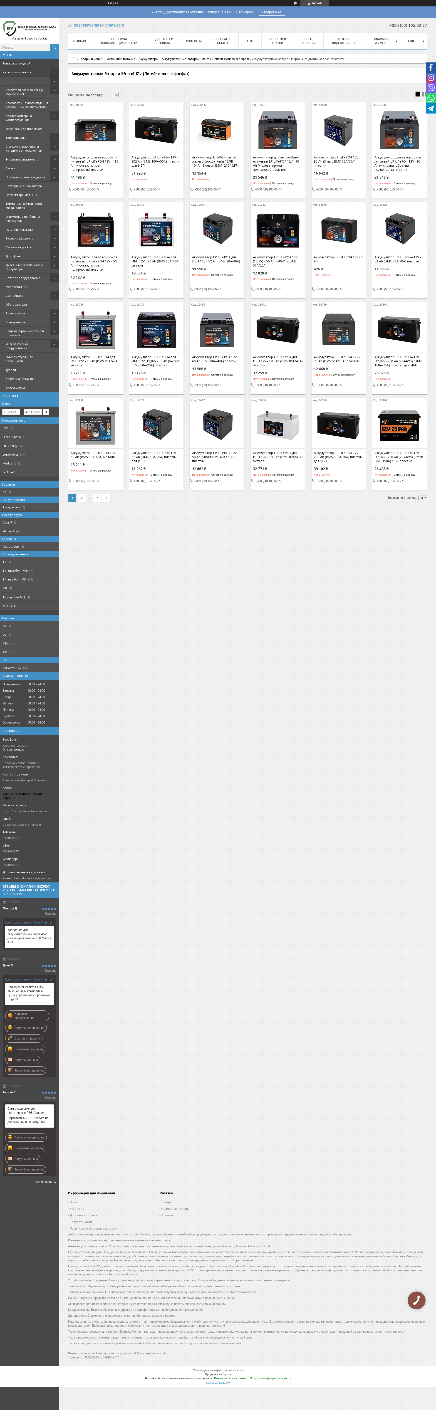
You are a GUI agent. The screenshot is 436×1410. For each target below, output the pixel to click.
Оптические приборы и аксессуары (23, 219)
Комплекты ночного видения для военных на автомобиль (27, 105)
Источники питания (20, 229)
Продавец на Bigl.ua (218, 1374)
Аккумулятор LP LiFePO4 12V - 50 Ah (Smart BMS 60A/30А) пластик (215, 457)
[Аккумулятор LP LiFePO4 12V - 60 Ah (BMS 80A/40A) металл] (95, 425)
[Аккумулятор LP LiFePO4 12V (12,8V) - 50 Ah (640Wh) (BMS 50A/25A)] (278, 230)
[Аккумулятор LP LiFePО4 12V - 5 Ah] (339, 230)
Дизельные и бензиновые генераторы (25, 267)
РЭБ (8, 81)
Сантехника (14, 296)
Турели (11, 370)
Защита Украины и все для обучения (25, 333)
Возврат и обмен (222, 41)
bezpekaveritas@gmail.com (22, 824)
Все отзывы (43, 1182)
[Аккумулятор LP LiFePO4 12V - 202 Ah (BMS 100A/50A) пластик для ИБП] (156, 130)
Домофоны (13, 256)
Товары (166, 1202)
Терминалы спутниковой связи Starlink (24, 206)
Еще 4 (11, 472)
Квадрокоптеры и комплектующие (19, 118)
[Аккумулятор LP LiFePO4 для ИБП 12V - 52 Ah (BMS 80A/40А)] (217, 230)
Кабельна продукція (20, 379)
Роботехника (15, 313)
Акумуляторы (148, 59)
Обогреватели (16, 304)
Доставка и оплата (164, 41)
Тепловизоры (15, 138)
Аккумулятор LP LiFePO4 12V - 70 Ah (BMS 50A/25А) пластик (337, 359)
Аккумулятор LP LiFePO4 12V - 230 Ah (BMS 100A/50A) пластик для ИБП (338, 457)
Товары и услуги (380, 41)
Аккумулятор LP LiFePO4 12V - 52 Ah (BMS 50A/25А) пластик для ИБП (154, 457)
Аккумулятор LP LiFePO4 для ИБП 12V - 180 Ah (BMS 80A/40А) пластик (278, 361)
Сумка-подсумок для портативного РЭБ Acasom (26, 1110)
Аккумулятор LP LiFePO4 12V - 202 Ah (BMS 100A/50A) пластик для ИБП (155, 161)
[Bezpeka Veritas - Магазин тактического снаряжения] (29, 29)
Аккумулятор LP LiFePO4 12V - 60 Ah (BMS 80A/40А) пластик (215, 359)
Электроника (15, 322)
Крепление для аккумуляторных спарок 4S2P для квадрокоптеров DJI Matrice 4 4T (29, 936)
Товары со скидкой (16, 63)
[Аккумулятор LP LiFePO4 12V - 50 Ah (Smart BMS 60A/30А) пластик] (217, 425)
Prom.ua (238, 1370)
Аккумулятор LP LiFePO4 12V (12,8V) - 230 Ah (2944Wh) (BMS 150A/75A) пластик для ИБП (398, 361)
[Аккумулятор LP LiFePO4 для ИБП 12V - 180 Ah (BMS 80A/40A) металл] (278, 425)
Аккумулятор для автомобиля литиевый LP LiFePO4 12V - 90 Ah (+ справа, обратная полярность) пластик (397, 163)
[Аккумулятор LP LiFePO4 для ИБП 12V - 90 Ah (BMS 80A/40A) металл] (156, 230)
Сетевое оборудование (23, 278)
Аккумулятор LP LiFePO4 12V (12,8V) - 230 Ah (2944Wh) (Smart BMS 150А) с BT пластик (399, 457)
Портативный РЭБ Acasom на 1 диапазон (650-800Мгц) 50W (29, 1120)
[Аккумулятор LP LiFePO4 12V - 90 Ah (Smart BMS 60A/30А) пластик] (339, 130)
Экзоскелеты (15, 387)
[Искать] (54, 47)
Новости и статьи (277, 41)
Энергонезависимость (22, 159)
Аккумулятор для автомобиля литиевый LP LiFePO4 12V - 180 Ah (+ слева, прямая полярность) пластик (95, 163)
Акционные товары (175, 1209)
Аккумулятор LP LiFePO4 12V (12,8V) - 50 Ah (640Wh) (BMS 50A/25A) (275, 261)
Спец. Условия (309, 41)
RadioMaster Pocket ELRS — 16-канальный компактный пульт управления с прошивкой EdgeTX (28, 993)
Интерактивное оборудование (17, 346)
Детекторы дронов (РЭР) (24, 129)
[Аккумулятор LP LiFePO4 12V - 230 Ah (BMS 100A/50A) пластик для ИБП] (339, 425)
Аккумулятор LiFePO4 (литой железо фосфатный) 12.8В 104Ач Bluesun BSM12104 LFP (215, 161)
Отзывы (167, 1215)
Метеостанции (16, 287)
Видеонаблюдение (19, 238)
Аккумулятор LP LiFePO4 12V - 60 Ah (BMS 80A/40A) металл (94, 455)
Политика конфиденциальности (119, 41)
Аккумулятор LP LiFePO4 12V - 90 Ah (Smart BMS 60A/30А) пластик (337, 161)
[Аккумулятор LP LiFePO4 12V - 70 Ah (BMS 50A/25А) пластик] (339, 330)
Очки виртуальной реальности (19, 359)
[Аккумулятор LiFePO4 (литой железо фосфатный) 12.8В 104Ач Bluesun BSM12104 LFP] (217, 130)
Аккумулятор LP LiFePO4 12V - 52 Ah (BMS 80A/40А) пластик (397, 259)
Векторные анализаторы (24, 186)
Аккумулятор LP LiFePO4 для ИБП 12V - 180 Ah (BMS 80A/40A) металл (278, 457)
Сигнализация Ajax (19, 247)
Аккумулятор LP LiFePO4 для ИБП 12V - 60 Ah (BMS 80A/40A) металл (95, 361)
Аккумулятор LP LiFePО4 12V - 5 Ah (338, 259)
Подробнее (271, 12)
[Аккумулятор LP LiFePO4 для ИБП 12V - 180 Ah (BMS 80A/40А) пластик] (278, 330)
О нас (250, 41)
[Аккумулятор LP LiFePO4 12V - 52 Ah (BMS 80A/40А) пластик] (399, 230)
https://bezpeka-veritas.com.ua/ (25, 811)
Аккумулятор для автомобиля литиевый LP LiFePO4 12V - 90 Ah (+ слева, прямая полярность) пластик (276, 163)
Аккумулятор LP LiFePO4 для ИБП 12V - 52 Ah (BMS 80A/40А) (216, 259)
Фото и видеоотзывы (343, 41)
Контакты (194, 41)
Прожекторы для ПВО (21, 195)
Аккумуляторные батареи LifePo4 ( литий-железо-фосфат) (205, 59)
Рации (10, 168)
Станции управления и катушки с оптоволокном (24, 148)
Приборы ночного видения (25, 177)
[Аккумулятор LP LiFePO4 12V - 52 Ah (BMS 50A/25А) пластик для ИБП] (156, 425)
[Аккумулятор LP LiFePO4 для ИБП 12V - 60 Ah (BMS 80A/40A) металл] (95, 330)
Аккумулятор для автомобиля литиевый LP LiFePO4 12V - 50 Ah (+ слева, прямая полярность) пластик (94, 263)
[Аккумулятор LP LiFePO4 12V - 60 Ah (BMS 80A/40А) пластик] (217, 330)
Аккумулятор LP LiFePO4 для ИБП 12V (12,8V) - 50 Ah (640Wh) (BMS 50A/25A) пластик (155, 361)
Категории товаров (17, 72)
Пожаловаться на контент (231, 1378)
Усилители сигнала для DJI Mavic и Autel (24, 92)
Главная (79, 41)
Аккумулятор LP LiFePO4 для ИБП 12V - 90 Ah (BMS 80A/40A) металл (155, 261)
